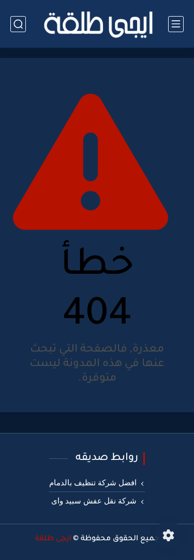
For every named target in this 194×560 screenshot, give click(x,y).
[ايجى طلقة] (97, 23)
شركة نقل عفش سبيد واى (94, 501)
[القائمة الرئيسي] (176, 24)
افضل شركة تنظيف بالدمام (93, 483)
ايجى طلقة (53, 539)
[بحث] (18, 24)
